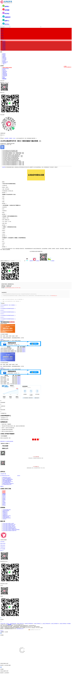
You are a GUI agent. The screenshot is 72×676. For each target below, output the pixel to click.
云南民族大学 (4, 512)
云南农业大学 (4, 513)
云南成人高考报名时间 (46, 623)
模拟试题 (2, 37)
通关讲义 (2, 31)
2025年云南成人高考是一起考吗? (8, 523)
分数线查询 (4, 72)
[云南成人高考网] (6, 3)
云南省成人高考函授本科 (28, 623)
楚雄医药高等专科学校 (6, 515)
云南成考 (3, 167)
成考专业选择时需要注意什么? (7, 481)
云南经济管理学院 (5, 510)
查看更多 (2, 486)
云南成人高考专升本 (20, 623)
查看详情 (23, 348)
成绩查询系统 (4, 71)
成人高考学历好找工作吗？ (5, 475)
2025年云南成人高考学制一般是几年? (9, 526)
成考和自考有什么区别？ (6, 477)
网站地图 (68, 623)
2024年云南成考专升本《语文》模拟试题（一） (13, 301)
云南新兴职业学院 (5, 516)
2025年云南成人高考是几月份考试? (8, 525)
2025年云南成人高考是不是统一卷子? (9, 524)
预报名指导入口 (3, 441)
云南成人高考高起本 (63, 623)
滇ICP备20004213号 (20, 628)
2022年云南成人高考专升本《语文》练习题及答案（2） (14, 299)
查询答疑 (3, 505)
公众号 (3, 77)
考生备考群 (4, 78)
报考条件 (3, 491)
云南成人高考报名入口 (38, 623)
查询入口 (3, 504)
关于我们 (7, 623)
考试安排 (3, 502)
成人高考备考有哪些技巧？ (7, 478)
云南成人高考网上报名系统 (7, 67)
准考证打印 (4, 70)
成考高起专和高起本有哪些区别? (8, 483)
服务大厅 (3, 50)
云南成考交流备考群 (9, 441)
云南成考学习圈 (3, 473)
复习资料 (3, 49)
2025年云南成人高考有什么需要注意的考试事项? (11, 529)
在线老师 (2, 33)
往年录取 (3, 503)
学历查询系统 (4, 75)
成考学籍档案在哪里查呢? (6, 480)
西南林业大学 (4, 511)
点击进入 (18, 475)
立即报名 (2, 339)
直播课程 (2, 30)
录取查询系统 (4, 73)
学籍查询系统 (4, 74)
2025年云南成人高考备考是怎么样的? (9, 527)
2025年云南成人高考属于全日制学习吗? (9, 530)
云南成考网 (6, 138)
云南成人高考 (2, 623)
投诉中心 (2, 630)
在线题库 (2, 35)
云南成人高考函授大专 (55, 623)
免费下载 (2, 39)
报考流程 (3, 490)
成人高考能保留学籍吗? (6, 482)
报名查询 (3, 69)
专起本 (14, 138)
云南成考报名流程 (13, 623)
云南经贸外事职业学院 (6, 509)
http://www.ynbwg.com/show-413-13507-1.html (12, 287)
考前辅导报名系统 (5, 68)
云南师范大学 (4, 514)
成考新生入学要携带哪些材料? (7, 479)
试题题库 (10, 138)
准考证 (3, 501)
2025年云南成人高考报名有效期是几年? (9, 528)
